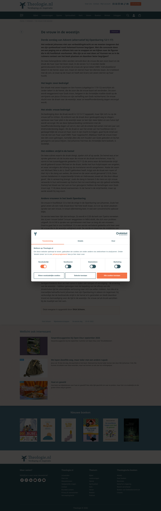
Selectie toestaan (80, 276)
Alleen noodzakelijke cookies (49, 276)
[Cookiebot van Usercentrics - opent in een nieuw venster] (117, 233)
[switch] (68, 266)
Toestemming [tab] (47, 241)
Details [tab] (80, 241)
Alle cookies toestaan (112, 276)
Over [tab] (113, 241)
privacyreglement (60, 254)
